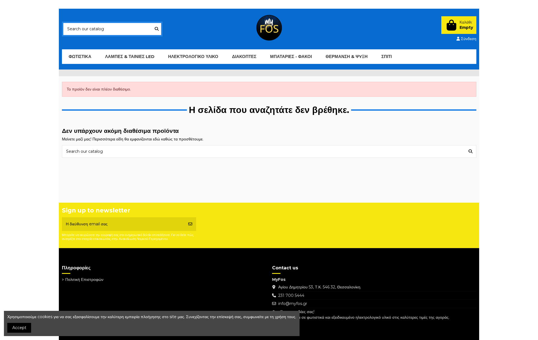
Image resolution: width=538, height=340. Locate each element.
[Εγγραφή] (190, 224)
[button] (129, 57)
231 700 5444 (291, 295)
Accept (19, 327)
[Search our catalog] (157, 29)
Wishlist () (435, 4)
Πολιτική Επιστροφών (107, 4)
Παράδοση (76, 4)
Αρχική (134, 4)
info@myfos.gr (292, 303)
